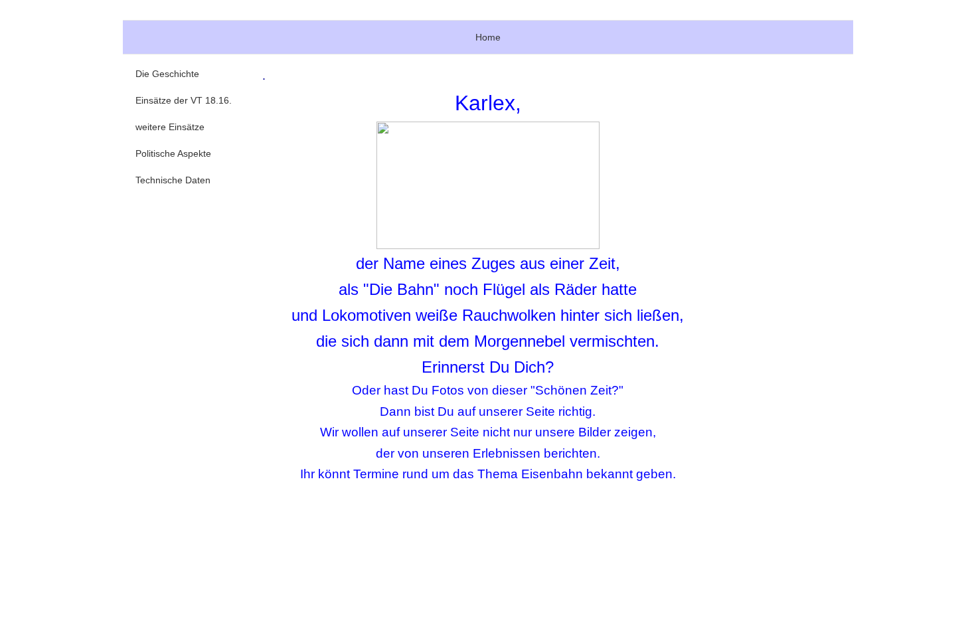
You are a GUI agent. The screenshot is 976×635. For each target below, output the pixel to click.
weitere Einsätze (169, 127)
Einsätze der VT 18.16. (183, 100)
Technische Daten (172, 180)
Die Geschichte (167, 73)
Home (488, 37)
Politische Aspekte (173, 153)
